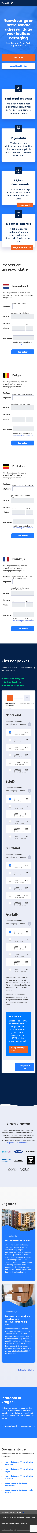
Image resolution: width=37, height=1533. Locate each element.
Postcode (7, 307)
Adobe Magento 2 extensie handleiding (16, 1484)
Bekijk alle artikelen (26, 1370)
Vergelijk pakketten (18, 66)
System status (7, 1530)
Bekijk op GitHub (20, 247)
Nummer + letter (7, 325)
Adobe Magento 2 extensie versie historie (19, 1491)
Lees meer (23, 205)
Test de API (18, 57)
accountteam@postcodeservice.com (20, 1426)
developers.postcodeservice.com (24, 344)
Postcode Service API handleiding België (19, 1470)
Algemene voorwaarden (23, 1530)
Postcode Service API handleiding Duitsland (19, 1477)
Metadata (7, 339)
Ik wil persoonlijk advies (17, 1049)
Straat (6, 316)
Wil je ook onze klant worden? (18, 1143)
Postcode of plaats (7, 395)
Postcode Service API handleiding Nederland (19, 1463)
